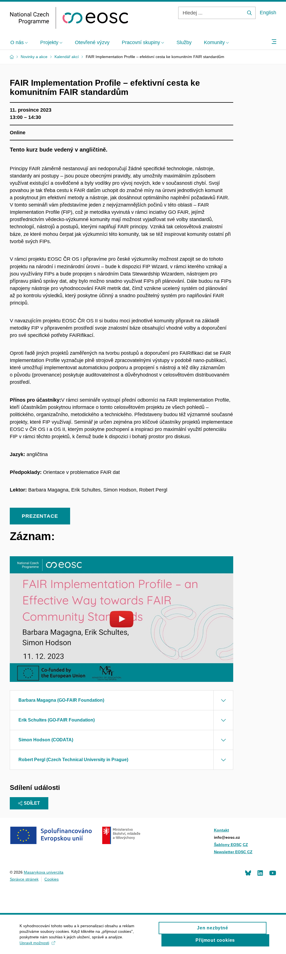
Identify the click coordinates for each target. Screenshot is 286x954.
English (268, 12)
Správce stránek (24, 879)
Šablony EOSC (228, 844)
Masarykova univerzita (43, 872)
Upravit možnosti (34, 943)
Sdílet (32, 803)
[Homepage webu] (69, 18)
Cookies (51, 879)
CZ (245, 844)
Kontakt (221, 830)
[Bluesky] (248, 873)
